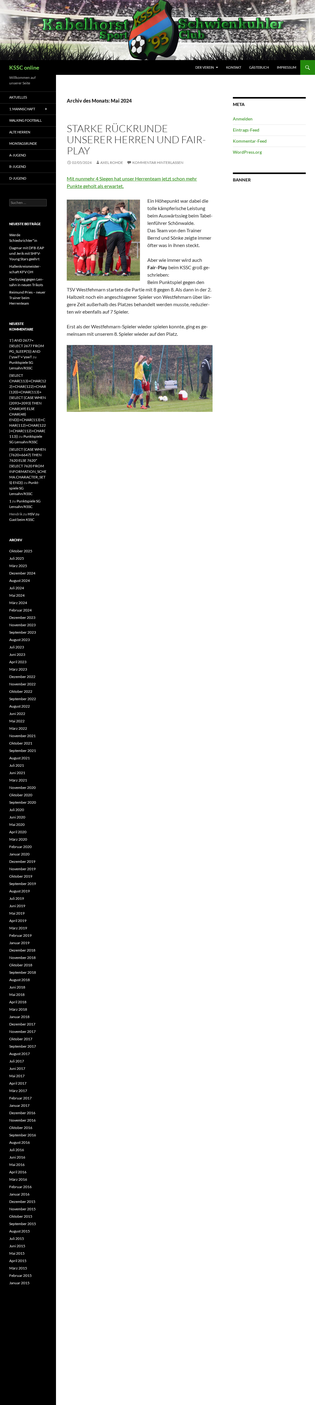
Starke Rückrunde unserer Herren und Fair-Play (136, 139)
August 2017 (19, 1053)
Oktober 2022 (20, 691)
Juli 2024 (16, 588)
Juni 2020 (17, 817)
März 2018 (18, 1009)
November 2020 (22, 787)
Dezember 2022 (22, 676)
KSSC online (24, 67)
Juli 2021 (16, 765)
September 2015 (22, 1223)
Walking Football (25, 120)
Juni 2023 (17, 654)
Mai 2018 (17, 994)
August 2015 (19, 1231)
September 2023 (22, 632)
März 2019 (18, 928)
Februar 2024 (20, 610)
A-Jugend (17, 155)
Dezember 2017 (22, 1024)
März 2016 (18, 1179)
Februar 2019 (20, 935)
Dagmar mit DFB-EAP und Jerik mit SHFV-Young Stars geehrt (26, 253)
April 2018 (17, 1002)
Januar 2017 (19, 1105)
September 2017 (22, 1046)
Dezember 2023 (22, 617)
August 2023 (19, 639)
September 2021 (22, 750)
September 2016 (22, 1135)
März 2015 (18, 1268)
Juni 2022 (17, 713)
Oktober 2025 (20, 551)
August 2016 (19, 1142)
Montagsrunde (23, 143)
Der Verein (204, 67)
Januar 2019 (19, 942)
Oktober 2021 (20, 743)
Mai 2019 (17, 913)
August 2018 (19, 979)
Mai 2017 (17, 1076)
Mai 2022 (17, 721)
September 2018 (22, 972)
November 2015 (22, 1209)
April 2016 (17, 1172)
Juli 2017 (16, 1061)
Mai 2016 (17, 1164)
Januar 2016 (19, 1194)
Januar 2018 (19, 1016)
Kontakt (233, 67)
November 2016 (22, 1120)
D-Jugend (17, 178)
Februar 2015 (20, 1275)
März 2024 (18, 602)
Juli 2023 (16, 647)
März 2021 (18, 780)
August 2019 (19, 891)
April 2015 (17, 1260)
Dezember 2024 (22, 573)
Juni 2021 (17, 772)
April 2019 (17, 920)
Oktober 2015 (20, 1216)
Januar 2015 (19, 1283)
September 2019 (22, 883)
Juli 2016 (16, 1149)
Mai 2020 (17, 824)
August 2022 (19, 706)
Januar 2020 (19, 854)
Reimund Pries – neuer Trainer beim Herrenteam (27, 298)
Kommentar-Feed (250, 141)
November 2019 (22, 869)
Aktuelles (18, 97)
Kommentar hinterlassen (157, 162)
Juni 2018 (17, 987)
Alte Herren (19, 132)
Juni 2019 (17, 906)
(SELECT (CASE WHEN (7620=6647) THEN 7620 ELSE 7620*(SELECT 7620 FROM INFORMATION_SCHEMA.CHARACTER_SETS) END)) (27, 466)
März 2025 (18, 565)
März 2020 (18, 839)
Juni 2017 (17, 1068)
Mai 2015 (17, 1253)
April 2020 (17, 832)
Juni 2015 (17, 1246)
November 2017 (22, 1031)
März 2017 (18, 1090)
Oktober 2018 (20, 965)
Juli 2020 (16, 809)
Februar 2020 (20, 846)
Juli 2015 (16, 1238)
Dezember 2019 (22, 861)
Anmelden (243, 118)
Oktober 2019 (20, 876)
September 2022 (22, 698)
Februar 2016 (20, 1186)
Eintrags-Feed (246, 129)
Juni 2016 (17, 1157)
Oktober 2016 (20, 1127)
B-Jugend (17, 166)
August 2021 (19, 758)
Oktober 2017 (20, 1039)
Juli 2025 (16, 558)
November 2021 (22, 735)
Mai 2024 (17, 595)
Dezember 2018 (22, 950)
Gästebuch (259, 67)
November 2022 (22, 684)
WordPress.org (247, 152)
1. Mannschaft (22, 109)
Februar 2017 (20, 1098)
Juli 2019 (16, 898)
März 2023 (18, 669)
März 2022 (18, 728)
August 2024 (19, 580)
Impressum (286, 67)
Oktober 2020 (20, 795)
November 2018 (22, 957)
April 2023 (17, 662)
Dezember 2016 (22, 1113)
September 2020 (22, 802)
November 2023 (22, 625)
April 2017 (17, 1083)
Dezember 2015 (22, 1201)
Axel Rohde (111, 162)
